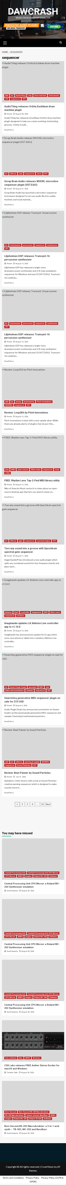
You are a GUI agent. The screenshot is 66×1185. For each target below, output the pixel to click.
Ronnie (9, 114)
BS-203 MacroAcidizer (14, 1115)
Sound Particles (24, 765)
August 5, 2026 (21, 706)
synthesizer (52, 245)
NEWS (20, 876)
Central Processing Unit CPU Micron (43, 873)
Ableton (8, 612)
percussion (28, 245)
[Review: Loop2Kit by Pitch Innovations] (33, 388)
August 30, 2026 (27, 891)
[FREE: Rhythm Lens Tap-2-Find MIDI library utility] (33, 456)
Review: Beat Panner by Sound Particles (27, 772)
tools (57, 470)
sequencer (15, 99)
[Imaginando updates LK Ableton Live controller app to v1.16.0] (33, 598)
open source (22, 470)
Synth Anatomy (12, 891)
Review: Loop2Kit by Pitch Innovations (26, 412)
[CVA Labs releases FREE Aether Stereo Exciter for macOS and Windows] (33, 1041)
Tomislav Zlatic (12, 1072)
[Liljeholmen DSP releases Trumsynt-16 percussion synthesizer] (33, 231)
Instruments (54, 96)
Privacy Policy (32, 1178)
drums (18, 402)
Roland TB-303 (35, 1119)
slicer (39, 174)
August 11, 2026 (22, 556)
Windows (36, 1058)
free (7, 470)
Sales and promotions (14, 691)
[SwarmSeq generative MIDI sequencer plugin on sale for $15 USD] (33, 673)
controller (25, 612)
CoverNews (47, 1166)
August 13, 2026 (22, 264)
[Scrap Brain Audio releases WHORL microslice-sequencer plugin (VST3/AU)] (33, 156)
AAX (6, 96)
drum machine (40, 96)
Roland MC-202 (40, 876)
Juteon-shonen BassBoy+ (37, 1115)
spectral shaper (43, 541)
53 (42, 804)
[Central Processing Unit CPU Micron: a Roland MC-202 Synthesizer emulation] (33, 859)
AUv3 (16, 612)
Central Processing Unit (15, 873)
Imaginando (36, 612)
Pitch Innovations (44, 402)
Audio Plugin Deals (18, 687)
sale (20, 174)
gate (21, 541)
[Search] (61, 42)
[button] (5, 42)
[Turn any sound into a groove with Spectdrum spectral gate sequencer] (33, 524)
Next (48, 804)
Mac (21, 1058)
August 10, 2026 (22, 631)
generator (33, 687)
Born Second (10, 1112)
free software (10, 1058)
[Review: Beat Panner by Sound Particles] (33, 748)
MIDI (13, 470)
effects (13, 174)
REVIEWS (8, 405)
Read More (9, 130)
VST (24, 99)
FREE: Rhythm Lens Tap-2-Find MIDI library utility (32, 480)
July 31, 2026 (21, 777)
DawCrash (33, 11)
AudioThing (20, 96)
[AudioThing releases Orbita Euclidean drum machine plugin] (33, 82)
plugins (28, 876)
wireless (20, 616)
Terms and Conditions (13, 1178)
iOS (6, 99)
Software (53, 876)
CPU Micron (10, 876)
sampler (29, 691)
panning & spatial (32, 762)
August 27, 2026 (22, 189)
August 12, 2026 (22, 417)
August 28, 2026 (22, 114)
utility (7, 473)
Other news (36, 470)
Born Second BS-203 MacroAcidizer (34, 1112)
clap (30, 96)
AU (12, 96)
